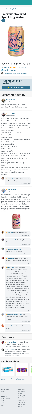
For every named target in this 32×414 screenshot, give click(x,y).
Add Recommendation (17, 87)
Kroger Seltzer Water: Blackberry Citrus (21, 378)
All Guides (4, 403)
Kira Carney (18, 315)
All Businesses (5, 399)
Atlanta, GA (21, 391)
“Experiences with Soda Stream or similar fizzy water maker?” (17, 354)
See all (20, 406)
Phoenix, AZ (21, 402)
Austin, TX (21, 393)
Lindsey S (18, 249)
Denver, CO (21, 398)
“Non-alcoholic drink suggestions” (20, 346)
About (3, 391)
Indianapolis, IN (23, 400)
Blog (2, 405)
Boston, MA (21, 396)
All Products (5, 401)
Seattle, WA (21, 404)
